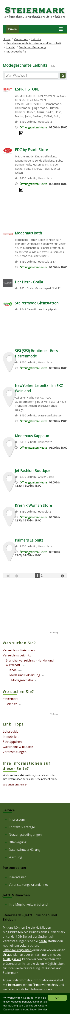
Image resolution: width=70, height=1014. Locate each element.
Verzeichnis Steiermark (19, 650)
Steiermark (10, 699)
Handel (10, 47)
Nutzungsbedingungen (25, 834)
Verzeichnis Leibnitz (17, 655)
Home (6, 39)
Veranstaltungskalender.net (28, 885)
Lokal (23, 945)
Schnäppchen (12, 742)
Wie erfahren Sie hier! (15, 784)
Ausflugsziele (12, 959)
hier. (45, 1009)
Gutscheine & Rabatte (18, 747)
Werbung (15, 857)
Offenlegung (18, 842)
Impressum (17, 819)
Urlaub (8, 954)
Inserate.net (17, 877)
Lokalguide (10, 731)
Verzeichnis (21, 39)
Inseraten (15, 985)
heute (43, 941)
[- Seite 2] (63, 576)
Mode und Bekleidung (32, 47)
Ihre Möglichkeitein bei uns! (28, 904)
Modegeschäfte (16, 51)
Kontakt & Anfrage (22, 827)
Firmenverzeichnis (45, 985)
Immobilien (10, 736)
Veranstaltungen (15, 752)
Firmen (12, 29)
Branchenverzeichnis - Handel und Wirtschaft (33, 43)
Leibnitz (36, 39)
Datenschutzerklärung (25, 850)
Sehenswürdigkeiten (17, 950)
